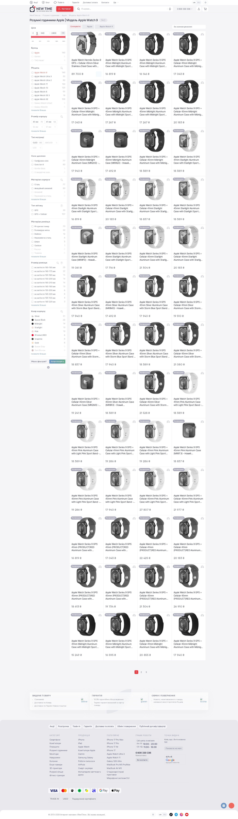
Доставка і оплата (90, 2)
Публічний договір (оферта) (152, 726)
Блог (48, 2)
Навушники (55, 757)
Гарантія (75, 2)
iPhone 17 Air (112, 747)
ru (198, 2)
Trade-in (61, 2)
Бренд (34, 48)
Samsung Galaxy (85, 757)
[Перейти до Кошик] (205, 8)
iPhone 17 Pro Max (115, 739)
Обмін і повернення (126, 726)
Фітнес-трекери (57, 775)
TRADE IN (54, 799)
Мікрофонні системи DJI (118, 778)
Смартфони (55, 739)
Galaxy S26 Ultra (114, 761)
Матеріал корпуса (40, 179)
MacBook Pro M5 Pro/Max (118, 764)
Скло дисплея (38, 156)
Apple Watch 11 (113, 757)
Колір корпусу (38, 311)
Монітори (54, 754)
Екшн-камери (56, 764)
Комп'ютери (55, 743)
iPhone (81, 739)
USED (65, 799)
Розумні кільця (56, 772)
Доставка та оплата (104, 726)
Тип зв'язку (37, 205)
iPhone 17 (111, 750)
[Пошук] (78, 8)
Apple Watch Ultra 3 (116, 754)
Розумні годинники (51, 15)
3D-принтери (56, 768)
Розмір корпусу (39, 116)
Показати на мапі (173, 748)
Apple (64, 15)
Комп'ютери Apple (86, 750)
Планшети (54, 747)
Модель (35, 68)
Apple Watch (84, 747)
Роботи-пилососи (86, 761)
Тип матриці (37, 137)
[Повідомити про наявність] (98, 74)
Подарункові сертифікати (84, 799)
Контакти (105, 2)
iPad (80, 743)
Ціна (33, 28)
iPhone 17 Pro (113, 743)
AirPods (81, 764)
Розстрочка (63, 726)
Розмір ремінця (39, 263)
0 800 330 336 (143, 752)
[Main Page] (41, 9)
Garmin (81, 754)
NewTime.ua (35, 15)
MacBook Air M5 (114, 768)
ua (194, 2)
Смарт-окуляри (85, 768)
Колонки (54, 761)
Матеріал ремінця (40, 221)
